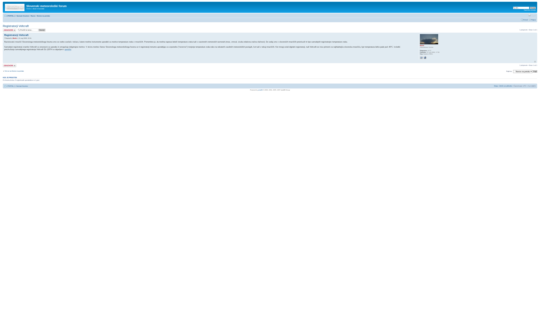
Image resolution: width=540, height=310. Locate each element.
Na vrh (535, 61)
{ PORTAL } (11, 16)
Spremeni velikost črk (534, 15)
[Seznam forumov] (15, 6)
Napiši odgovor (8, 29)
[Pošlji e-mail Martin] (421, 57)
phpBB (260, 90)
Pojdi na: (509, 71)
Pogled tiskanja (529, 15)
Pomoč (525, 20)
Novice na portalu (43, 16)
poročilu (68, 49)
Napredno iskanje (530, 10)
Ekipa (496, 86)
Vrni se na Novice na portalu (14, 71)
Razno (33, 16)
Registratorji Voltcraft (16, 26)
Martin (15, 38)
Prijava (533, 20)
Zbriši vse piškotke (506, 86)
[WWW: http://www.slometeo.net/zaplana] (425, 57)
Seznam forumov (23, 16)
